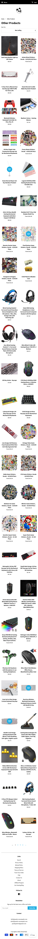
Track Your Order (19, 872)
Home (2, 19)
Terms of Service (19, 870)
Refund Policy (19, 865)
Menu (5, 2)
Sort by (3, 27)
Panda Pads (24, 931)
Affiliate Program (19, 883)
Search (19, 860)
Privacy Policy (19, 862)
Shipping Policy (19, 867)
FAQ (19, 875)
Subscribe (32, 908)
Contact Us (19, 878)
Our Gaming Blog (19, 885)
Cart (35, 2)
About (19, 880)
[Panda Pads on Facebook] (19, 894)
